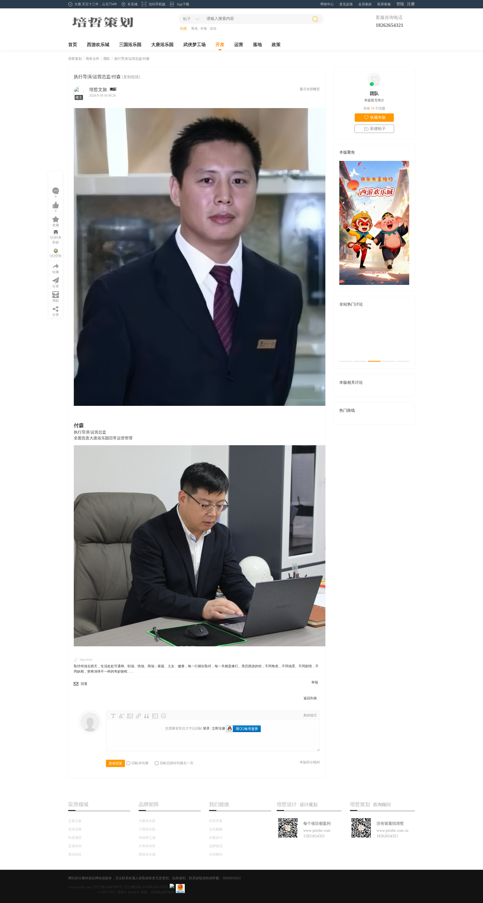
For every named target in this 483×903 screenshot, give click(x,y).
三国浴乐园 (130, 44)
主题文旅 (75, 821)
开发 (220, 44)
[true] (315, 19)
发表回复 (115, 763)
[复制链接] (131, 77)
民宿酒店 (75, 838)
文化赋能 (215, 829)
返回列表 (310, 698)
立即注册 (218, 728)
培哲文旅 (98, 89)
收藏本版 (378, 117)
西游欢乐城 (98, 44)
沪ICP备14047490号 (107, 887)
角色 (194, 28)
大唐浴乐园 (162, 44)
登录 (206, 728)
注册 (411, 4)
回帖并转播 (140, 763)
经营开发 (215, 821)
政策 (276, 44)
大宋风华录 (147, 846)
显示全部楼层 (310, 89)
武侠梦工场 (194, 44)
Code (155, 716)
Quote (147, 716)
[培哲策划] (102, 28)
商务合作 (92, 59)
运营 (238, 44)
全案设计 (215, 838)
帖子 (187, 19)
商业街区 (75, 854)
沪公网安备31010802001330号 (146, 887)
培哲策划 (75, 59)
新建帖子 (378, 129)
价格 (203, 28)
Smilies (163, 716)
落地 (257, 44)
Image (130, 716)
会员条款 (365, 4)
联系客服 (384, 4)
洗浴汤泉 (75, 829)
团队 (106, 59)
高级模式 (310, 715)
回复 (84, 684)
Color (121, 716)
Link (138, 716)
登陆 (400, 4)
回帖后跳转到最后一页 (176, 763)
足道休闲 (75, 846)
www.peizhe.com (79, 887)
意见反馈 (346, 4)
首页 (72, 44)
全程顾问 (215, 854)
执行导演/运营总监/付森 (132, 59)
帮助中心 (327, 4)
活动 (213, 28)
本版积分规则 (310, 762)
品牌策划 (215, 846)
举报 (314, 682)
